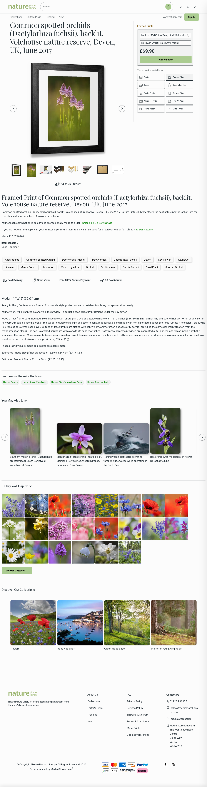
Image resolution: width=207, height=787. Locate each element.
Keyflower (183, 259)
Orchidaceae (108, 267)
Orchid (90, 267)
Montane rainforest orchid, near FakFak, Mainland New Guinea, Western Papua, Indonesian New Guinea (79, 460)
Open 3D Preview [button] (71, 183)
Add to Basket (166, 59)
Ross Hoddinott (102, 382)
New (61, 17)
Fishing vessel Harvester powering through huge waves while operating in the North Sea (125, 460)
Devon (147, 259)
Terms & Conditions (138, 721)
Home (6, 382)
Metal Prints (133, 728)
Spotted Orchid (174, 267)
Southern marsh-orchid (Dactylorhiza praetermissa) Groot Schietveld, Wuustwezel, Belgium (31, 460)
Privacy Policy (134, 701)
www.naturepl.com (172, 17)
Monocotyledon (70, 267)
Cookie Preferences (138, 734)
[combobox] (103, 6)
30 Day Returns (144, 229)
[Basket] (188, 6)
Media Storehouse (61, 769)
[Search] (168, 7)
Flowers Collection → (17, 570)
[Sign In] (195, 6)
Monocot (48, 267)
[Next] (122, 108)
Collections (16, 17)
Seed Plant (152, 267)
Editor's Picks (34, 17)
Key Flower (164, 259)
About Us (92, 694)
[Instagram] (173, 766)
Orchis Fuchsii (131, 267)
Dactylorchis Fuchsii (73, 259)
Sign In (191, 17)
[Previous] (13, 108)
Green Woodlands (38, 382)
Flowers (14, 382)
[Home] (22, 6)
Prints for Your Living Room (70, 382)
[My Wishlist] (180, 6)
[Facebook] (165, 766)
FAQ (129, 694)
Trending (50, 17)
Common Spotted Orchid (40, 259)
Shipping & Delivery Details (97, 222)
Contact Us (172, 694)
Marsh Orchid (28, 267)
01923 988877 (178, 701)
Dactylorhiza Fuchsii (125, 259)
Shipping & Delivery (137, 714)
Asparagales (12, 259)
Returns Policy (135, 707)
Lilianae (9, 267)
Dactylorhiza (99, 259)
